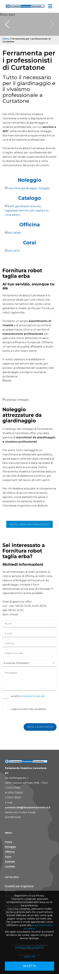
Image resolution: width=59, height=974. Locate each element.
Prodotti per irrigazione (19, 886)
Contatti (10, 866)
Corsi (29, 243)
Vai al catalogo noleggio (29, 524)
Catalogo (29, 198)
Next (52, 24)
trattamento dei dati (33, 696)
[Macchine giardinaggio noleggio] (29, 188)
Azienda (10, 861)
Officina (29, 225)
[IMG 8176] (29, 251)
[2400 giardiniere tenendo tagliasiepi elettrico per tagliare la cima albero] (29, 210)
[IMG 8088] (29, 233)
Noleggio (29, 180)
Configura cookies (29, 947)
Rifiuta (29, 956)
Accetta (29, 966)
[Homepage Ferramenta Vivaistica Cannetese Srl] (25, 5)
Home (5, 38)
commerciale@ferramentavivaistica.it (27, 807)
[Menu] (50, 6)
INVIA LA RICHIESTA (40, 726)
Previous (7, 24)
